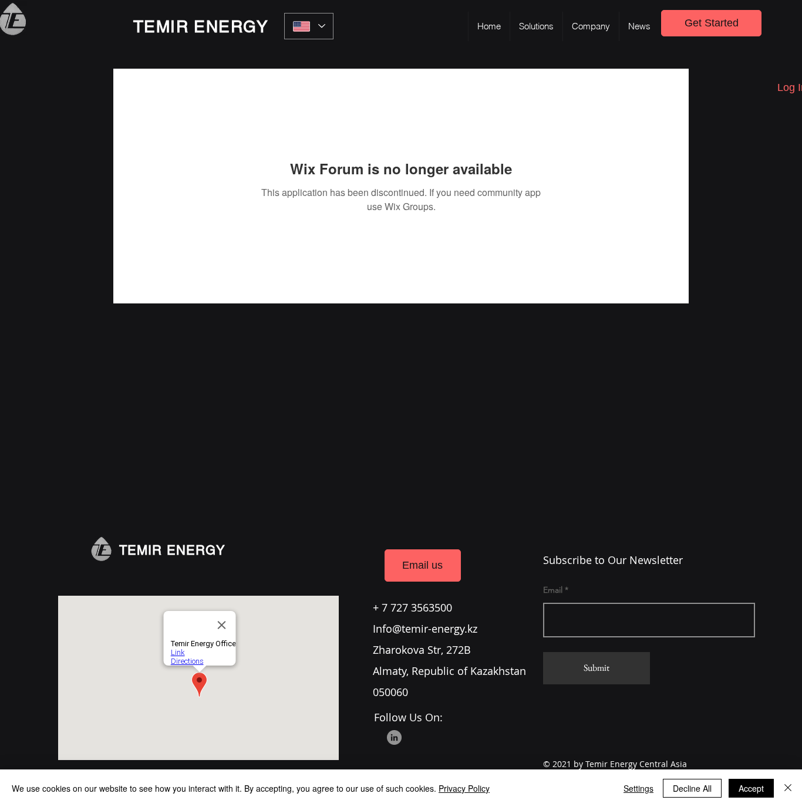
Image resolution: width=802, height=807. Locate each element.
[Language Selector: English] (308, 26)
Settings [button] (638, 788)
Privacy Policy (464, 788)
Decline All (692, 788)
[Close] (788, 788)
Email (552, 590)
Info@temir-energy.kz (425, 629)
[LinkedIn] (394, 737)
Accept (751, 788)
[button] (536, 26)
